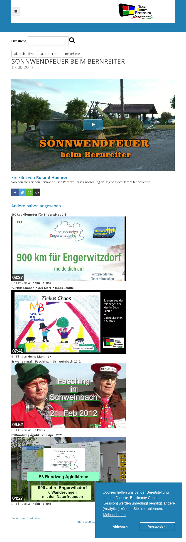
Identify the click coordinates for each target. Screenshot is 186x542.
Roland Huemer (52, 177)
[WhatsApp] (29, 192)
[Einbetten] (36, 192)
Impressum (84, 522)
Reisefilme (72, 54)
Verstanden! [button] (157, 526)
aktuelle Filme (24, 54)
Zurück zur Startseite (25, 518)
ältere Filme (49, 54)
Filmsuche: (19, 41)
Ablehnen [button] (120, 526)
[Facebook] (15, 192)
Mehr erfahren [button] (114, 515)
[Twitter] (22, 192)
